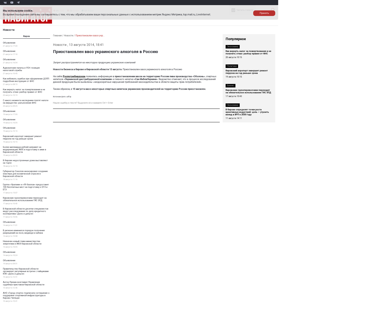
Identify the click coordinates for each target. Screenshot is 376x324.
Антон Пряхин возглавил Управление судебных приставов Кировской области (23, 283)
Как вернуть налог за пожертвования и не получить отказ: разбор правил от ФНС (24, 90)
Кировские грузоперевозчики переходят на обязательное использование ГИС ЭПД (25, 199)
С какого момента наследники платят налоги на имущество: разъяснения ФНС (25, 101)
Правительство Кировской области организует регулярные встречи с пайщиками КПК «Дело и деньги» (26, 271)
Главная (57, 35)
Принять (264, 13)
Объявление (9, 43)
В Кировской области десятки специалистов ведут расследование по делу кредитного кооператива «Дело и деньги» (25, 211)
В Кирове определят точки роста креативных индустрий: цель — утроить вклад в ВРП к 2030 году (247, 112)
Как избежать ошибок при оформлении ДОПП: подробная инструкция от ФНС (26, 79)
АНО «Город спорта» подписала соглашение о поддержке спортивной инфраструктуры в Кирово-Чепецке (26, 295)
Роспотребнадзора (74, 76)
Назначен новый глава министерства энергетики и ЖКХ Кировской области (22, 242)
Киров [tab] (26, 36)
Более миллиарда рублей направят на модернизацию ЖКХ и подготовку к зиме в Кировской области (24, 149)
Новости (9, 29)
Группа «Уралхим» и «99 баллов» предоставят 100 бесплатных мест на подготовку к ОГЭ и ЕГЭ (26, 187)
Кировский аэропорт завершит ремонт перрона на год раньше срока (22, 137)
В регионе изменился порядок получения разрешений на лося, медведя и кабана (24, 231)
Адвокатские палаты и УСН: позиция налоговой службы (21, 69)
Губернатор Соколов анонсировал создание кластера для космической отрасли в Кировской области (25, 174)
